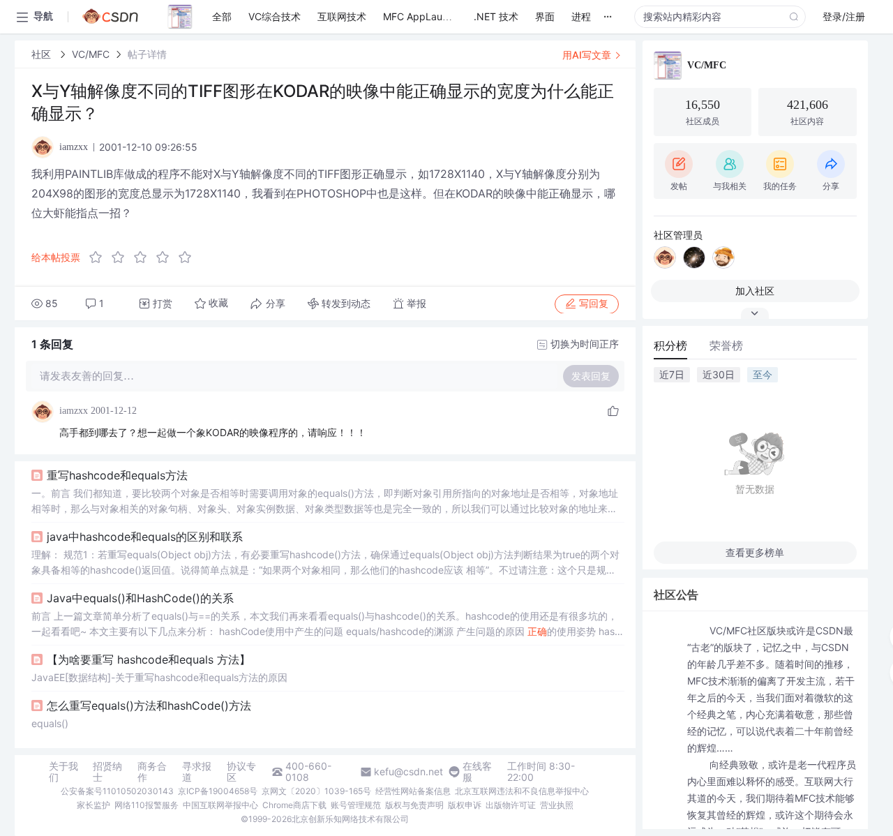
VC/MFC (91, 54)
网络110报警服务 (146, 805)
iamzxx (73, 410)
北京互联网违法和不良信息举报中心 (522, 791)
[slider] (144, 257)
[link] (42, 54)
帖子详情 (147, 54)
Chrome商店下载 (294, 805)
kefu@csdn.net (408, 771)
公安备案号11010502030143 (117, 791)
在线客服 (477, 772)
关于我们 (63, 772)
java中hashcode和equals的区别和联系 (145, 537)
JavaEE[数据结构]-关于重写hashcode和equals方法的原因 (159, 677)
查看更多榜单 (755, 552)
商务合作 (152, 772)
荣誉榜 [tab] (726, 345)
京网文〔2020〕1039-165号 (316, 791)
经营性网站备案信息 (413, 791)
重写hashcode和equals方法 (117, 475)
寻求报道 (196, 772)
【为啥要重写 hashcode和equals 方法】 (148, 659)
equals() (49, 723)
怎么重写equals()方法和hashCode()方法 (149, 705)
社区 (42, 54)
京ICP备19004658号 (217, 791)
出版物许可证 (511, 805)
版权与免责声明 (414, 805)
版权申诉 (464, 805)
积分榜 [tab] (670, 345)
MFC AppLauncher (425, 16)
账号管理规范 (356, 805)
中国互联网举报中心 (220, 805)
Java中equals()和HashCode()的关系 (140, 598)
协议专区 (241, 772)
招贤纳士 (107, 772)
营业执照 (556, 805)
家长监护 (93, 805)
